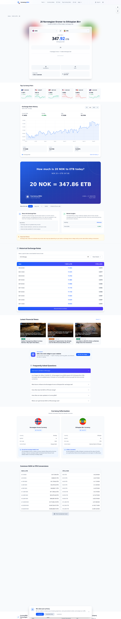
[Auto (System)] (117, 11)
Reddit (46, 206)
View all (97, 319)
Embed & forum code (55, 206)
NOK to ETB (14, 16)
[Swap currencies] (60, 30)
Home (9, 16)
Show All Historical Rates (60, 308)
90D (94, 107)
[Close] (89, 612)
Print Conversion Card (61, 514)
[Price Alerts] (103, 2)
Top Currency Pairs (66, 2)
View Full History (94, 154)
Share (30, 206)
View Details (96, 257)
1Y (97, 107)
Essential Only (49, 614)
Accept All (40, 614)
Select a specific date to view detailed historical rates (31, 253)
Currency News (50, 2)
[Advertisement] (60, 9)
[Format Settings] (117, 7)
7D (86, 107)
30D (90, 107)
